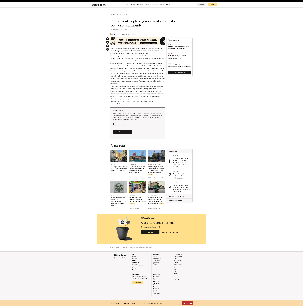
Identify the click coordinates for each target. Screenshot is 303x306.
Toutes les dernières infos (179, 72)
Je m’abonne (150, 232)
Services (134, 264)
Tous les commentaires (141, 132)
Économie (114, 14)
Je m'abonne (187, 303)
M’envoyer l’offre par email (170, 232)
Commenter (122, 132)
